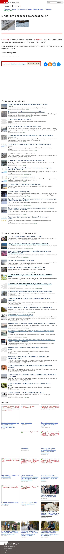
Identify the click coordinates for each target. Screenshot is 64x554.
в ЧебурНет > (8, 11)
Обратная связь (8, 548)
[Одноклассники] (50, 64)
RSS (15, 552)
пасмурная (38, 39)
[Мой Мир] (59, 64)
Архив (14, 9)
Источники (21, 9)
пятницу (6, 39)
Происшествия (38, 9)
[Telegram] (54, 64)
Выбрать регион (8, 550)
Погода (29, 9)
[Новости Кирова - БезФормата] (10, 2)
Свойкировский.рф (18, 64)
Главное (7, 9)
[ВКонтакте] (46, 64)
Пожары (48, 9)
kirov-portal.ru (7, 31)
